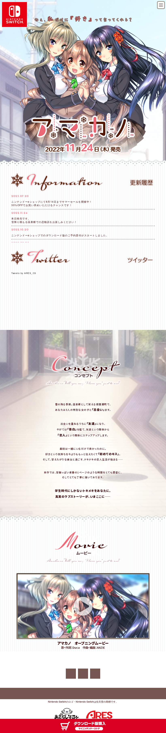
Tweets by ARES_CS (23, 273)
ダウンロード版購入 (83, 726)
